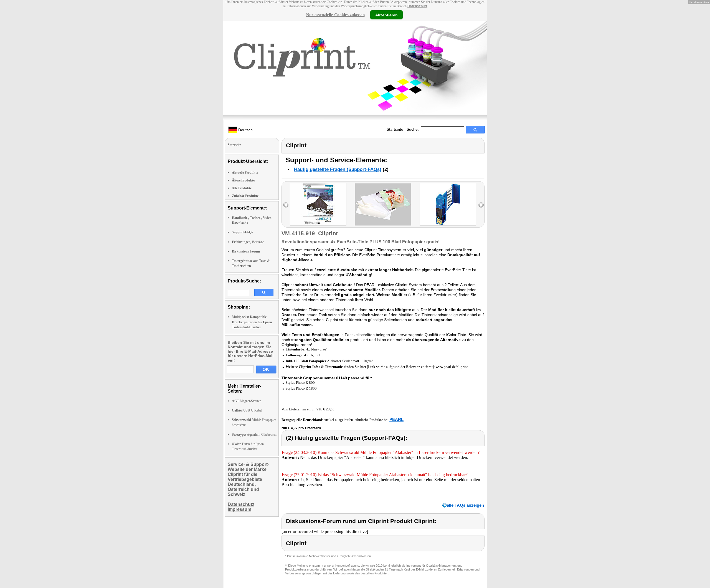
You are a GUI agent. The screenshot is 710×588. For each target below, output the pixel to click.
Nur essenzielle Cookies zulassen (335, 14)
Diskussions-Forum (246, 251)
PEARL (396, 419)
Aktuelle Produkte (245, 173)
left (285, 205)
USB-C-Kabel (247, 410)
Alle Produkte (242, 188)
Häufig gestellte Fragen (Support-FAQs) (337, 169)
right (481, 205)
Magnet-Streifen (246, 401)
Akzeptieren (386, 14)
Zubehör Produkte (245, 196)
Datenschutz (417, 6)
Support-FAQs (242, 232)
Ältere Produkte (243, 180)
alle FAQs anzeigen (465, 505)
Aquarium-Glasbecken (254, 434)
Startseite (395, 129)
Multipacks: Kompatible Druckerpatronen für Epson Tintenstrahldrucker (252, 322)
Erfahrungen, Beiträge (248, 242)
